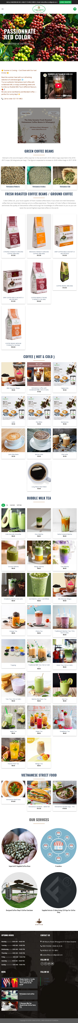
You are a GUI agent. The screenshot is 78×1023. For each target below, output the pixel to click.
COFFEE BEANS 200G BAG (64, 286)
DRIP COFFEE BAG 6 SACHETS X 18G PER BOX (65, 252)
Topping (13, 665)
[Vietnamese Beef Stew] (13, 789)
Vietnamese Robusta (13, 187)
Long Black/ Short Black (39, 487)
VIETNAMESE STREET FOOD (39, 775)
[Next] (74, 37)
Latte (13, 422)
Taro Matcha (65, 566)
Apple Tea (13, 731)
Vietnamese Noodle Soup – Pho (65, 807)
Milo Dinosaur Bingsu (13, 388)
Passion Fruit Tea (13, 764)
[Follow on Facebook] (42, 963)
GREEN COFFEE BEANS (39, 151)
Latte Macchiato (13, 454)
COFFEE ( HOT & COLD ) (39, 356)
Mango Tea (39, 764)
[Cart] (74, 9)
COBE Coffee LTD (47, 981)
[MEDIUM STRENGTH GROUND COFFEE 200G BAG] (39, 232)
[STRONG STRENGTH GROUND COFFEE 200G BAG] (13, 232)
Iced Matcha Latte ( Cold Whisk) (39, 599)
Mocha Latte (39, 454)
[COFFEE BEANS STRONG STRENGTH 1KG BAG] (39, 278)
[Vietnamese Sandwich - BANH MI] (39, 792)
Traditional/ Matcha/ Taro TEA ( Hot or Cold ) (65, 632)
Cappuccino (64, 388)
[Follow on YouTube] (52, 963)
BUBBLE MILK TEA (39, 498)
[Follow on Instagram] (45, 963)
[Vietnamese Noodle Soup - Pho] (65, 792)
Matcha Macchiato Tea (39, 699)
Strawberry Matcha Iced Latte (13, 599)
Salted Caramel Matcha (64, 534)
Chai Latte (64, 454)
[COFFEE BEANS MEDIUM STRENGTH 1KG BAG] (13, 323)
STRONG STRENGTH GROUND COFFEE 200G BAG (13, 252)
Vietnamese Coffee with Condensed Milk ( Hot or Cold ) (39, 389)
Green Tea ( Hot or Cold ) (65, 665)
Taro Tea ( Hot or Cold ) (13, 699)
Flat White (39, 422)
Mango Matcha (39, 566)
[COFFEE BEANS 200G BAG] (65, 272)
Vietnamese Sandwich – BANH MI (39, 807)
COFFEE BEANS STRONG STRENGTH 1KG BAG (39, 298)
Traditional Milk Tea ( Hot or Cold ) (39, 666)
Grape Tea (39, 731)
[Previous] (4, 37)
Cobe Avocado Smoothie (13, 534)
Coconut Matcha (13, 566)
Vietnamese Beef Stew (13, 799)
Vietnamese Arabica (39, 187)
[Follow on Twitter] (49, 963)
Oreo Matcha (39, 534)
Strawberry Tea (65, 731)
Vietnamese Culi (65, 187)
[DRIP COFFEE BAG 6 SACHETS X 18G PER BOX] (65, 232)
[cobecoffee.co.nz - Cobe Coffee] (39, 9)
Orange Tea (13, 631)
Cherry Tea (39, 631)
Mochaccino (64, 422)
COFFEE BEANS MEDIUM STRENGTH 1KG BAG (13, 344)
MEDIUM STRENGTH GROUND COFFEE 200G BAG (39, 252)
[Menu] (2, 9)
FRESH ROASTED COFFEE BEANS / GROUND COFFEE (39, 193)
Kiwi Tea (64, 699)
